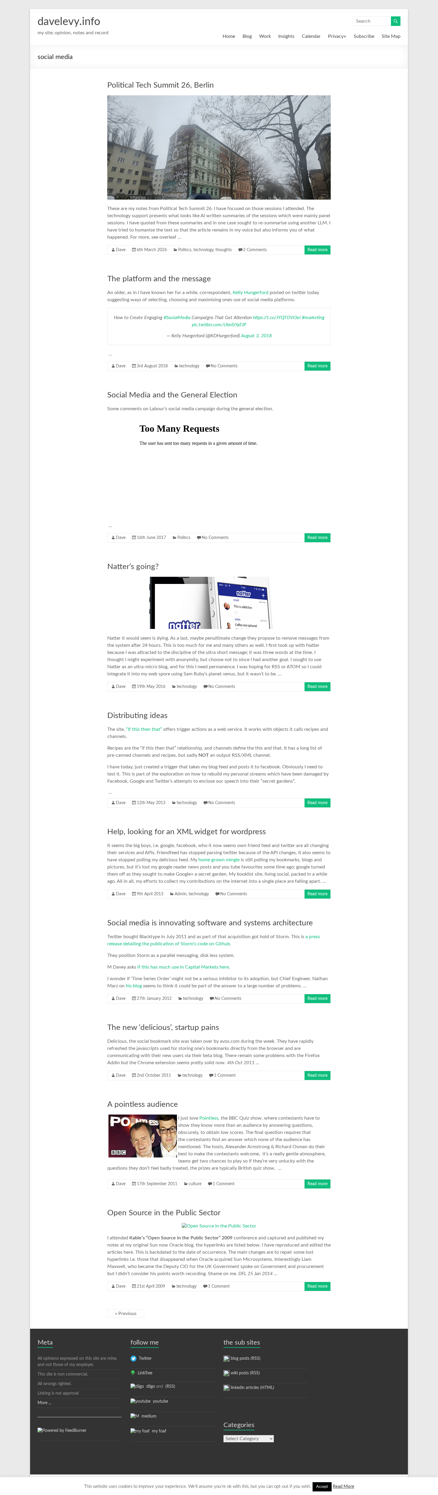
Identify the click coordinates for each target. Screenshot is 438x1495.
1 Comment (225, 1075)
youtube (159, 1401)
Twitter (144, 1358)
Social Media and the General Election (172, 395)
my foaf (158, 1431)
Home (229, 36)
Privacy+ (337, 36)
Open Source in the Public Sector (163, 1213)
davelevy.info (69, 21)
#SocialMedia (177, 317)
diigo (149, 1386)
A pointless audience (142, 1104)
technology (203, 250)
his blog (134, 985)
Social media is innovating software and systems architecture (210, 923)
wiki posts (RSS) (244, 1373)
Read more (317, 250)
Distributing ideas (137, 715)
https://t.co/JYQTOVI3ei (277, 317)
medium (147, 1416)
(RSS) (169, 1386)
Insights (286, 36)
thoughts (223, 250)
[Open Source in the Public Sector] (219, 1226)
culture (195, 1184)
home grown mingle (219, 859)
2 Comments (255, 250)
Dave (120, 250)
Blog (247, 36)
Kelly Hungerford (250, 292)
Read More (343, 1486)
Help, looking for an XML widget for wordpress (186, 832)
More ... (44, 1403)
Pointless (208, 1118)
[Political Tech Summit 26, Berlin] (219, 98)
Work (265, 36)
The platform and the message (159, 279)
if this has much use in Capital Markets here (183, 967)
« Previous (125, 1313)
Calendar (311, 36)
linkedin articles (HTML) (251, 1388)
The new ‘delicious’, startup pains (163, 1027)
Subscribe (364, 36)
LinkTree (143, 1373)
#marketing (313, 317)
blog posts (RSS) (244, 1358)
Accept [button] (322, 1487)
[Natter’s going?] (219, 579)
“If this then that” (144, 729)
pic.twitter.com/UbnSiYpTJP (219, 324)
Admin (181, 894)
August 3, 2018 (256, 335)
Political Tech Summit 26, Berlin (160, 85)
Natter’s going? (133, 567)
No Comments (224, 366)
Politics (184, 250)
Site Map (391, 36)
